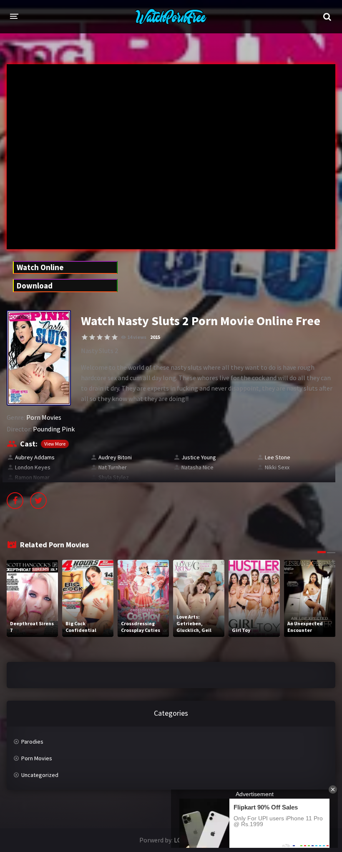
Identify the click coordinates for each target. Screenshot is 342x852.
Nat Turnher (112, 467)
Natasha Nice (197, 467)
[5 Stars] (114, 337)
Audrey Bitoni (115, 457)
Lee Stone (277, 457)
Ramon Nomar (32, 477)
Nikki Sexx (277, 467)
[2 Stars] (92, 337)
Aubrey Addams (35, 457)
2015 (155, 337)
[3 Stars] (99, 337)
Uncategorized (39, 775)
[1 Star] (84, 337)
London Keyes (32, 467)
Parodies (32, 741)
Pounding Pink (54, 429)
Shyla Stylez (113, 477)
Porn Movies (43, 417)
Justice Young (198, 457)
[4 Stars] (107, 337)
